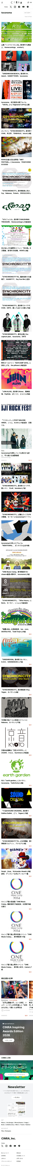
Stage (26, 1122)
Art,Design (10, 1122)
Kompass (8, 1131)
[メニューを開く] (31, 2)
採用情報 (3, 1155)
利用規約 (19, 1161)
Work (17, 1124)
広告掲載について (21, 1155)
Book (2, 1124)
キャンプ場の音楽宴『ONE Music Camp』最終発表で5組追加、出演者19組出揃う (16, 904)
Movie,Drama (19, 1122)
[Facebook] (19, 7)
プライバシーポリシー (6, 1161)
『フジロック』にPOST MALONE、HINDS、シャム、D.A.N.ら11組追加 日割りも (16, 422)
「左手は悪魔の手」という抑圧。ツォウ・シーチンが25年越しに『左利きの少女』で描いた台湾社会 (14, 1005)
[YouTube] (23, 7)
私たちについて (5, 1153)
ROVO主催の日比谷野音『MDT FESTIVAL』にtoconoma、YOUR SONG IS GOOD (16, 162)
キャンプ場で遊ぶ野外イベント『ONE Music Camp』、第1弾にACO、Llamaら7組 (16, 967)
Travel (22, 1124)
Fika (2, 1131)
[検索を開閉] (28, 2)
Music (3, 1122)
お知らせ (3, 1158)
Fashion (28, 1124)
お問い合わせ (20, 1158)
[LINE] (28, 7)
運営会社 (19, 1153)
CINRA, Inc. (8, 1138)
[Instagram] (15, 7)
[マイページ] (2, 2)
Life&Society (10, 1124)
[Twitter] (11, 7)
